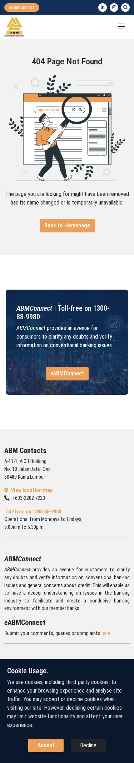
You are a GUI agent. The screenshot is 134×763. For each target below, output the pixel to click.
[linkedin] (102, 7)
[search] (125, 7)
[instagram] (114, 7)
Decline (88, 745)
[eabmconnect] (21, 7)
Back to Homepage (67, 225)
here (105, 633)
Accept (46, 745)
